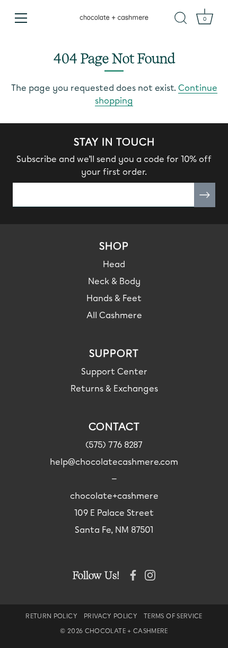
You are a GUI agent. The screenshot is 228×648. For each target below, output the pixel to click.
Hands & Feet (114, 298)
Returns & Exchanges (114, 388)
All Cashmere (114, 315)
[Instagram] (150, 574)
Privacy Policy (110, 616)
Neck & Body (114, 281)
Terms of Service (173, 616)
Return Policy (51, 616)
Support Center (114, 371)
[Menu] (21, 18)
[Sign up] (204, 195)
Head (114, 264)
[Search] (180, 19)
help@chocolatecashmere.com (114, 462)
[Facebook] (133, 574)
